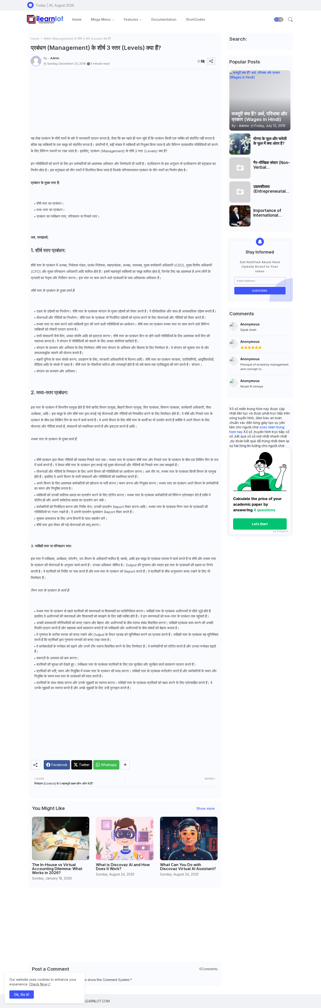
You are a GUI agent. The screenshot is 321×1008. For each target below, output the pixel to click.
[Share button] (125, 765)
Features (131, 19)
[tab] (76, 19)
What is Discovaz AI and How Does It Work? (123, 867)
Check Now (38, 984)
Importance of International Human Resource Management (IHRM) (270, 213)
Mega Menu (101, 19)
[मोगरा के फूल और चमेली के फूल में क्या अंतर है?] (240, 144)
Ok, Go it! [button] (21, 994)
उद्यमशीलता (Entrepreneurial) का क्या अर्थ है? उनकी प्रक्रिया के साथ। (270, 189)
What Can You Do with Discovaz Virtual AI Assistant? (188, 867)
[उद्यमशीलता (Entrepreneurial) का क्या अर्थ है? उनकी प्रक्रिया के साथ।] (240, 192)
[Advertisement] (125, 102)
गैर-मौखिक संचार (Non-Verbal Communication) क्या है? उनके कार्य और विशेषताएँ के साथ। (271, 165)
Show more (205, 808)
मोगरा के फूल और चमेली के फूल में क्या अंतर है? (270, 141)
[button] (278, 19)
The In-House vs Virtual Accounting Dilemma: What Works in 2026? (57, 869)
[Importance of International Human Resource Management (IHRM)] (240, 216)
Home (77, 19)
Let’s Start (260, 524)
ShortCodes (195, 19)
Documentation (163, 19)
